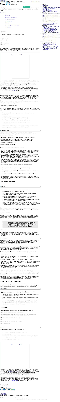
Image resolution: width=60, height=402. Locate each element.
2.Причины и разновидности (11, 17)
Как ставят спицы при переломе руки (50, 29)
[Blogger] (7, 389)
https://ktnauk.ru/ (15, 90)
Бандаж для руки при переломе (49, 43)
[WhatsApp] (12, 389)
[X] (5, 389)
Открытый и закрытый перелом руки (50, 23)
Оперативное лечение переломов (49, 17)
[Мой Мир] (4, 389)
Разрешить (26, 6)
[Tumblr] (10, 389)
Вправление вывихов (47, 10)
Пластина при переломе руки (49, 24)
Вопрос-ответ (45, 5)
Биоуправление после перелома (49, 30)
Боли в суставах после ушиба (49, 8)
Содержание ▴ (3, 12)
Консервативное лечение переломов (50, 19)
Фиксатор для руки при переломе (49, 42)
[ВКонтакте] (0, 389)
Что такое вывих (46, 9)
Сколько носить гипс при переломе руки (51, 32)
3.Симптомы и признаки (10, 19)
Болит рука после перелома (48, 31)
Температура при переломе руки (49, 36)
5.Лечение (7, 23)
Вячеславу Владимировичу (13, 81)
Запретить (20, 6)
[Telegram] (14, 389)
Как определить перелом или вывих (50, 15)
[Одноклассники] (2, 389)
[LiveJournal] (9, 389)
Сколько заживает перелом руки (49, 28)
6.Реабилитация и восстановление (12, 25)
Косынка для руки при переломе (49, 39)
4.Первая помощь (8, 21)
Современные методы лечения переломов (51, 16)
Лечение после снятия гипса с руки (50, 47)
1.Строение (7, 15)
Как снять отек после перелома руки (50, 46)
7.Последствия (8, 27)
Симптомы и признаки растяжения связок (51, 7)
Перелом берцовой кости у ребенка (50, 11)
